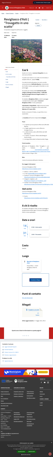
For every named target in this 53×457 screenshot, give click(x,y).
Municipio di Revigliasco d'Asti (33, 262)
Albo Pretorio (30, 416)
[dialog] (26, 449)
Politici (2, 401)
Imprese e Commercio (18, 394)
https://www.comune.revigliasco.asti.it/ (31, 169)
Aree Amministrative (5, 394)
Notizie (41, 391)
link (39, 448)
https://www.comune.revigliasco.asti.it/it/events (36, 198)
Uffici (2, 396)
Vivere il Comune (10, 13)
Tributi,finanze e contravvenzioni (30, 392)
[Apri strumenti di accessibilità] (50, 454)
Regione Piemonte (6, 2)
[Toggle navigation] (2, 7)
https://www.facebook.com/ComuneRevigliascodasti (37, 177)
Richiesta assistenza (18, 421)
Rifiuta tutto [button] (32, 451)
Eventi (41, 405)
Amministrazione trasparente (30, 413)
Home (3, 13)
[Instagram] (42, 8)
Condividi (37, 20)
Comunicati (42, 394)
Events (16, 13)
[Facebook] (35, 8)
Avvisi (41, 396)
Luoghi (41, 402)
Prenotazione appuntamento (17, 413)
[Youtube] (39, 8)
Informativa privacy (31, 419)
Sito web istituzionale (27, 298)
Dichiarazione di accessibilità (30, 424)
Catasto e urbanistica (18, 396)
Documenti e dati (4, 405)
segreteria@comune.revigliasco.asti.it (37, 173)
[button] (26, 454)
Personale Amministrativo (6, 403)
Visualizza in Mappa (35, 280)
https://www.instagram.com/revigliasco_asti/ (35, 181)
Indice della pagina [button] (10, 67)
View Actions (44, 20)
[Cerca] (50, 8)
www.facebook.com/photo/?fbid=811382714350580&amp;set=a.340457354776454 (36, 150)
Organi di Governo (5, 391)
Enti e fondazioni (4, 398)
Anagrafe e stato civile (19, 391)
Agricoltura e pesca (31, 398)
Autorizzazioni (30, 395)
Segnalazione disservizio (19, 416)
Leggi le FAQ (16, 419)
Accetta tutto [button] (21, 451)
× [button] (51, 442)
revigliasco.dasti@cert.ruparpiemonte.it (10, 433)
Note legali (29, 421)
